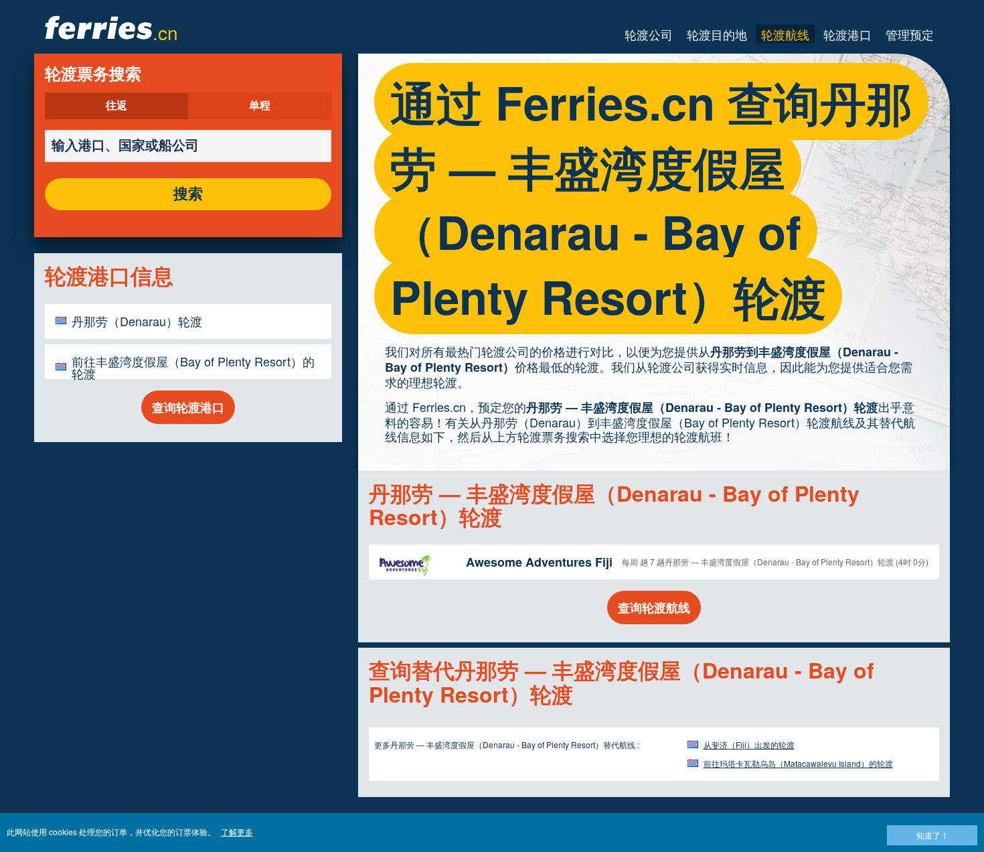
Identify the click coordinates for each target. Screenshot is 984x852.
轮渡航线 (785, 34)
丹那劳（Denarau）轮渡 (137, 321)
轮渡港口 (847, 34)
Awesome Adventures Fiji (539, 562)
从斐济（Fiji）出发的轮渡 (749, 744)
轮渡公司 (649, 34)
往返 (116, 105)
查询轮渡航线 (654, 607)
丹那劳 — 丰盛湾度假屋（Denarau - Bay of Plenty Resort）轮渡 (702, 407)
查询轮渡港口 (188, 407)
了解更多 (237, 831)
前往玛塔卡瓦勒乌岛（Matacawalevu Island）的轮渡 (798, 763)
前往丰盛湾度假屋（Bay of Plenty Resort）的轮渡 (193, 367)
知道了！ (932, 835)
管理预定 (910, 34)
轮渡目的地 (717, 34)
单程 (259, 105)
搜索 (188, 194)
